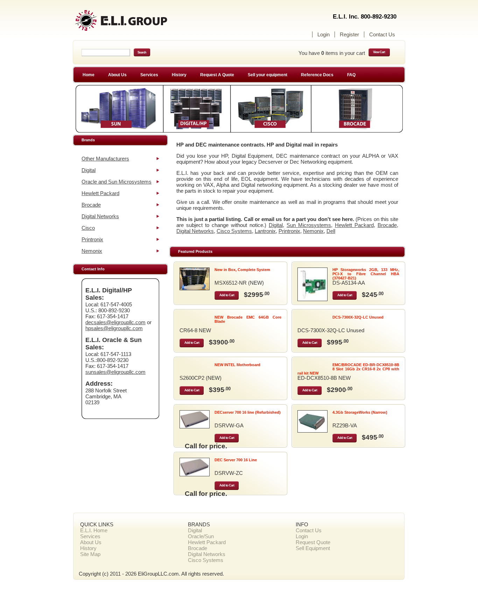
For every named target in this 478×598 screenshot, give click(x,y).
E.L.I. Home (93, 530)
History (179, 74)
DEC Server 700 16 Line (236, 460)
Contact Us (382, 34)
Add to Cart (226, 295)
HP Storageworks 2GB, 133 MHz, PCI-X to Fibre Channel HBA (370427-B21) (365, 274)
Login (323, 34)
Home (88, 74)
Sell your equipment (267, 74)
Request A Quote (217, 74)
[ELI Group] (134, 23)
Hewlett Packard (100, 193)
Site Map (90, 554)
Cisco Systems (234, 231)
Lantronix (265, 231)
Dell (330, 231)
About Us (117, 74)
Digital (89, 170)
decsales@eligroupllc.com (115, 322)
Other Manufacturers (105, 159)
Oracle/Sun (201, 536)
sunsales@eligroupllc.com (115, 372)
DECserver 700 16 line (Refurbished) (248, 412)
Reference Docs (317, 74)
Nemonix (92, 251)
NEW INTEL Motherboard (237, 365)
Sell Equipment (313, 548)
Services (149, 74)
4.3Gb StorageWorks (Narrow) (359, 412)
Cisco (88, 228)
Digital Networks (100, 216)
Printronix (92, 239)
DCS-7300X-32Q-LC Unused (358, 317)
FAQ (351, 74)
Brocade (91, 205)
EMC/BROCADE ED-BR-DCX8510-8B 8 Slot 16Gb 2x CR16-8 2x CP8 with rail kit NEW (348, 369)
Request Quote (313, 542)
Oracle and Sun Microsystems (117, 182)
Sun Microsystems (309, 225)
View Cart (379, 52)
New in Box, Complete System (242, 270)
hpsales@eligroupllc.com (114, 328)
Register (349, 34)
